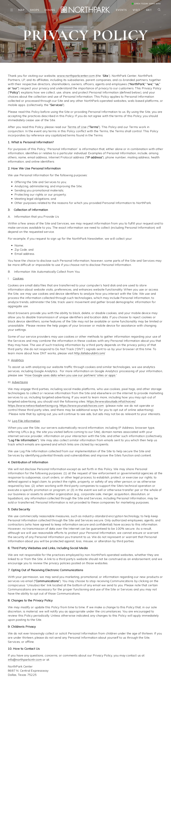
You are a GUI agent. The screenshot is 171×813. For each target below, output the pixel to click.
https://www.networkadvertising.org (33, 406)
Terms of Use (77, 127)
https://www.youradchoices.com (81, 406)
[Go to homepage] (85, 9)
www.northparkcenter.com (76, 76)
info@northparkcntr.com (25, 659)
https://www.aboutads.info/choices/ (111, 401)
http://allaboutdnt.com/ (89, 353)
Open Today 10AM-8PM (147, 3)
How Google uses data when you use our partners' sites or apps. (70, 375)
